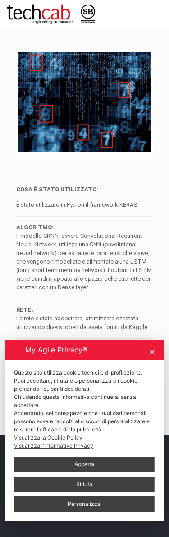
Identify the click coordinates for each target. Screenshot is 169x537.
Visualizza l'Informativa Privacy (53, 445)
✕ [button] (152, 351)
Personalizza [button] (84, 503)
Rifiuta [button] (84, 484)
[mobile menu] (156, 13)
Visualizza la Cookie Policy (48, 437)
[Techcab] (55, 13)
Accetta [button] (84, 464)
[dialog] (84, 430)
